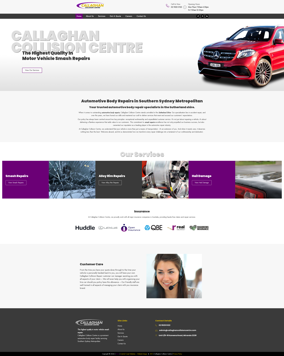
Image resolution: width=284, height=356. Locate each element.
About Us (121, 329)
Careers (121, 340)
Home (120, 326)
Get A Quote (123, 336)
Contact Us (122, 343)
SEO (151, 354)
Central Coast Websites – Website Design (133, 354)
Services (121, 333)
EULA (117, 354)
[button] (198, 16)
